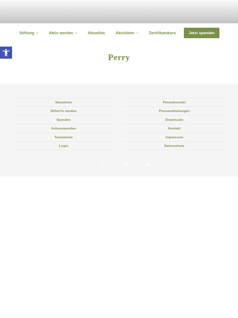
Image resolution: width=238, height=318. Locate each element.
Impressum (174, 137)
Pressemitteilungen (174, 111)
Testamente (63, 137)
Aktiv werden (61, 33)
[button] (6, 53)
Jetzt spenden (202, 33)
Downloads (174, 120)
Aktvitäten (125, 33)
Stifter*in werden (63, 111)
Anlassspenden (63, 128)
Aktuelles (96, 33)
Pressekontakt (174, 102)
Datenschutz (174, 146)
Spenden (63, 120)
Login (63, 146)
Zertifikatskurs (162, 33)
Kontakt (174, 128)
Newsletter (63, 102)
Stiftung (26, 33)
